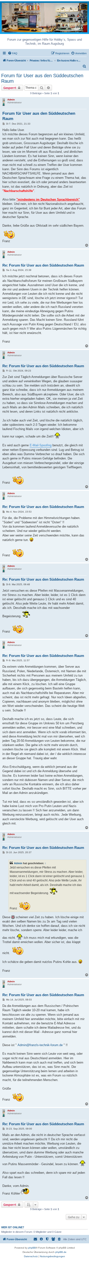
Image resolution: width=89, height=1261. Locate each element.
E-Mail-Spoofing (41, 445)
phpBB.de (60, 1252)
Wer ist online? (12, 1227)
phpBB (32, 1247)
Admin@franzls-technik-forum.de (40, 1045)
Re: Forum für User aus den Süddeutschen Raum (43, 265)
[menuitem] (12, 53)
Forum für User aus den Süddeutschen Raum (42, 78)
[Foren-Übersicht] (44, 17)
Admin (11, 99)
